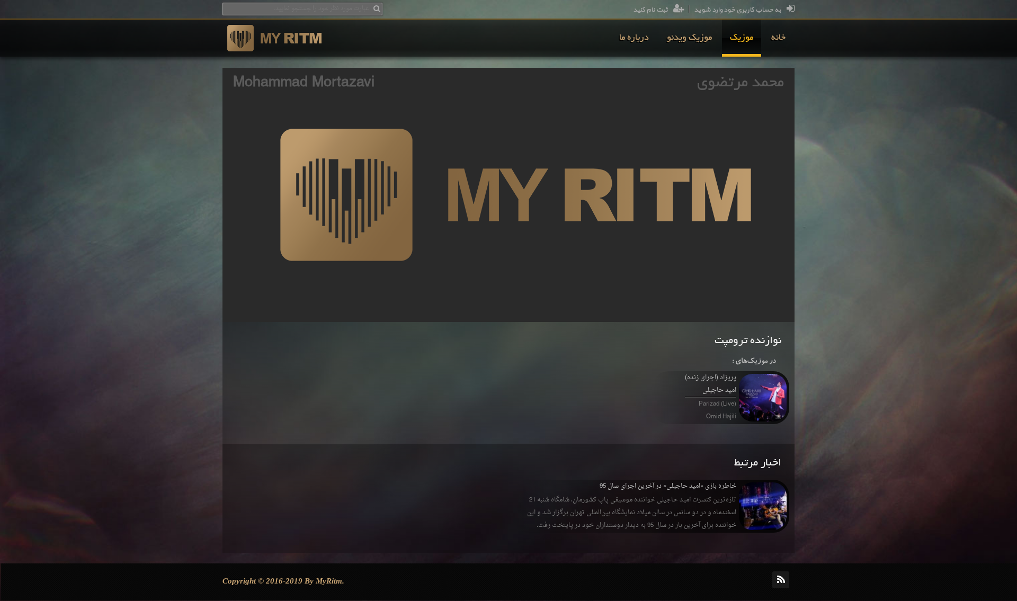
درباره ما (634, 38)
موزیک (741, 38)
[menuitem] (778, 38)
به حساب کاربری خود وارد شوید (737, 10)
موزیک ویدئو (689, 38)
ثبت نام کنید (650, 10)
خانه (778, 38)
